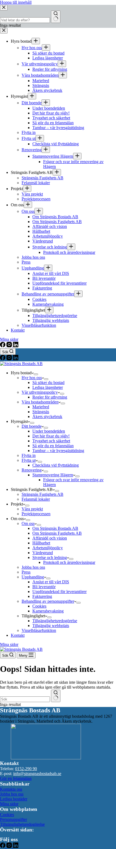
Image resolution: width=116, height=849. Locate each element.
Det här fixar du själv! (51, 436)
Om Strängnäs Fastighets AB (57, 533)
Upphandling (33, 577)
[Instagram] (9, 358)
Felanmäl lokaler (36, 499)
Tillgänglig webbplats (50, 625)
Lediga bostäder (13, 799)
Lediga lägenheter (47, 387)
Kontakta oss (11, 789)
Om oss (28, 523)
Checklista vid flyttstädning (55, 465)
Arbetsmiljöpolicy (47, 547)
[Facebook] (3, 358)
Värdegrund (42, 552)
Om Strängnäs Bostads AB (55, 528)
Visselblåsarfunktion (39, 630)
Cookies (39, 606)
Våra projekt (32, 509)
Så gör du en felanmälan (53, 445)
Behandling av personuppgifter (48, 601)
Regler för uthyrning (49, 397)
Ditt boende (32, 426)
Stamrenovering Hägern (52, 475)
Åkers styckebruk (47, 416)
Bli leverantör (44, 586)
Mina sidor (9, 644)
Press (26, 572)
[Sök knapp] (55, 696)
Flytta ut (29, 460)
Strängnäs (40, 411)
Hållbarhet (41, 543)
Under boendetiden (48, 431)
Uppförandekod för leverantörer (59, 591)
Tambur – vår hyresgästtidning (58, 450)
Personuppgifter (13, 819)
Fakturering (42, 596)
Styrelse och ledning (49, 557)
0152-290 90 (26, 768)
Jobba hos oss (33, 567)
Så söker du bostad (48, 382)
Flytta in (29, 455)
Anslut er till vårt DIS (50, 582)
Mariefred (40, 407)
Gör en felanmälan (16, 778)
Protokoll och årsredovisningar (69, 562)
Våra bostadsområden (40, 402)
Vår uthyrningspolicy (40, 392)
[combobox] (25, 699)
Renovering (32, 470)
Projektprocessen (36, 513)
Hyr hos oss (32, 377)
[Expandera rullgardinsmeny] (36, 374)
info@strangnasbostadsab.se (37, 773)
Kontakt (18, 635)
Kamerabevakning (48, 611)
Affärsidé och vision (49, 538)
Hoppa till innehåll (16, 2)
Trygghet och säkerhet (51, 441)
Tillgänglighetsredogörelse (54, 620)
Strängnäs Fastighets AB (42, 494)
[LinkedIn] (15, 358)
